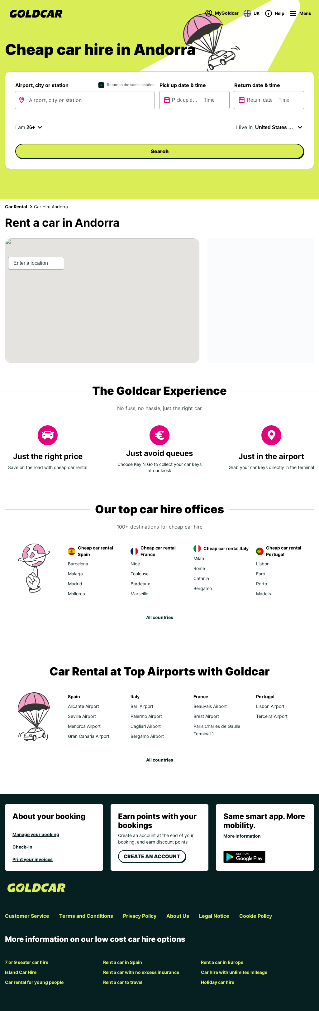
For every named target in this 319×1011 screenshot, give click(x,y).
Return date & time (257, 85)
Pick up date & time (183, 85)
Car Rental (16, 206)
